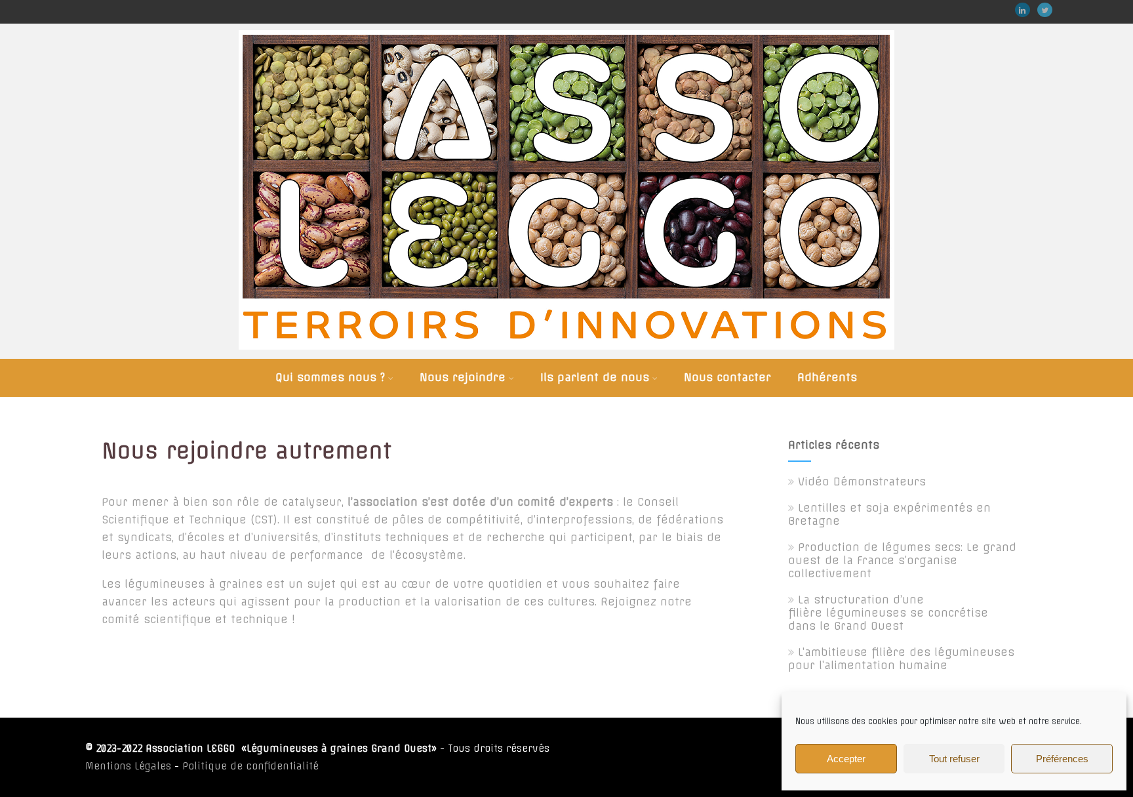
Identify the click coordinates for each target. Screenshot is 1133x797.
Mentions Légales (128, 766)
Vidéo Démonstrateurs (862, 481)
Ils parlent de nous (594, 377)
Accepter (846, 758)
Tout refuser (954, 758)
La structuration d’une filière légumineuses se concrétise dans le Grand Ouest (888, 612)
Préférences (1062, 758)
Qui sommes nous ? (330, 377)
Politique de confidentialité (250, 766)
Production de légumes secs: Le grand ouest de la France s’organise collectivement (902, 560)
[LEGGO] (566, 352)
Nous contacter (727, 377)
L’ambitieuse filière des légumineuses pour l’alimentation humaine (901, 658)
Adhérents (827, 377)
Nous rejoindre (463, 377)
